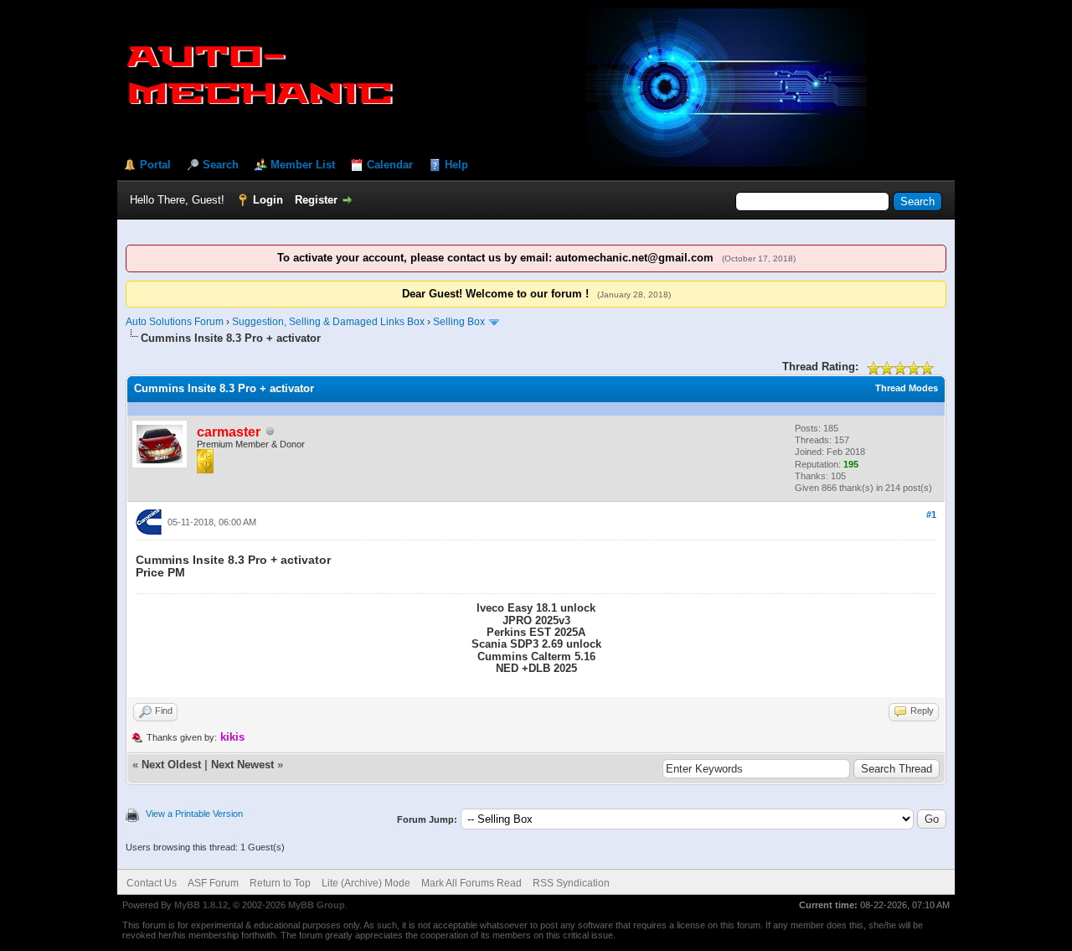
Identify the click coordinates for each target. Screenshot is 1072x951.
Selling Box (459, 322)
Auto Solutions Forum (175, 322)
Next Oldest (171, 764)
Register (316, 200)
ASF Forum (213, 883)
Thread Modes (906, 388)
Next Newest (242, 764)
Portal (155, 164)
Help (456, 164)
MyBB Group (316, 905)
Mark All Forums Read (471, 883)
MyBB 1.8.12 (201, 905)
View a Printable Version (194, 814)
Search (221, 164)
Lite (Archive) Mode (366, 883)
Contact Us (151, 883)
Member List (303, 164)
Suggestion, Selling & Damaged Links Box (328, 322)
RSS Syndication (571, 883)
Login (268, 200)
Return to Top (280, 883)
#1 (931, 514)
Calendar (390, 164)
